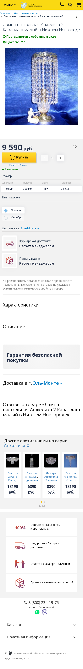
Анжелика (14, 445)
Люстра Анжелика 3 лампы (51, 476)
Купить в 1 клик (18, 165)
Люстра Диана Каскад (12, 476)
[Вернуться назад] (78, 17)
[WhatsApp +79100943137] (37, 612)
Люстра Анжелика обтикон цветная (70, 478)
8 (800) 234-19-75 (43, 604)
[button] (41, 502)
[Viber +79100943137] (45, 612)
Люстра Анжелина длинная (32, 476)
